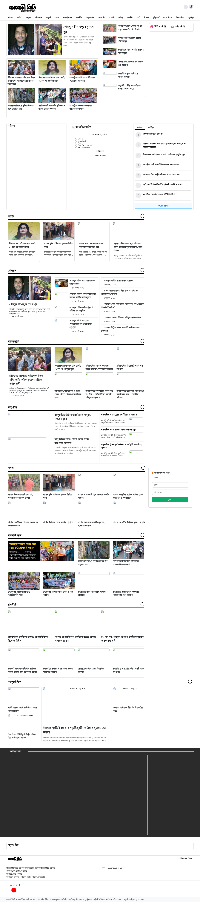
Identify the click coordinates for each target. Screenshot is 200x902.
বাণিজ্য (121, 17)
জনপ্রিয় (151, 127)
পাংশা (57, 17)
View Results (100, 155)
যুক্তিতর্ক (156, 17)
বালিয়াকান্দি (38, 17)
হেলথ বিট (102, 17)
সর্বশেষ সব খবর (163, 205)
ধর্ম (138, 17)
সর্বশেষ (10, 17)
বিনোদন (146, 17)
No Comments (84, 147)
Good (80, 139)
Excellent (82, 141)
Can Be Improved (85, 145)
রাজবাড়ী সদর (67, 17)
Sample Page (186, 858)
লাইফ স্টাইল (167, 17)
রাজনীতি (79, 17)
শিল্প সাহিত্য (180, 17)
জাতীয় (19, 17)
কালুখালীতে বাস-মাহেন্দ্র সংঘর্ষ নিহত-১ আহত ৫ (119, 414)
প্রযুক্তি (191, 17)
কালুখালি (48, 17)
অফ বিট (111, 17)
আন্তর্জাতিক (90, 17)
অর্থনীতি (130, 17)
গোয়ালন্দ (28, 17)
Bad (79, 143)
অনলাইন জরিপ (83, 127)
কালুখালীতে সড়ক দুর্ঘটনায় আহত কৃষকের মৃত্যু (119, 429)
